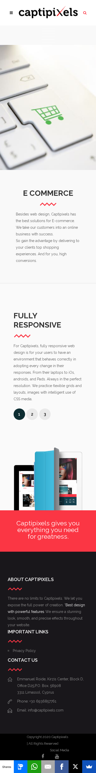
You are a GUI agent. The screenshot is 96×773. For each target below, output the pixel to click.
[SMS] (21, 766)
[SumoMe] (89, 766)
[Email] (48, 766)
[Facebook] (62, 766)
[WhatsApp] (34, 766)
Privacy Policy (24, 651)
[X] (75, 766)
